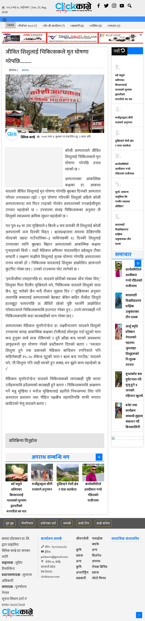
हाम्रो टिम (83, 523)
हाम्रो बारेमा (103, 523)
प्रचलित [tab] (119, 59)
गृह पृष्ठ (9, 523)
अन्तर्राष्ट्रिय (82, 572)
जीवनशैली (82, 538)
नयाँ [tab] (117, 51)
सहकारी (77, 26)
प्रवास (79, 555)
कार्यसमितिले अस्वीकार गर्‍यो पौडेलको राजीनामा (124, 169)
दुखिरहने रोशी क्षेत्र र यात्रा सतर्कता (124, 143)
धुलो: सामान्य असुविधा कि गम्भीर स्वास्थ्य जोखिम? (122, 199)
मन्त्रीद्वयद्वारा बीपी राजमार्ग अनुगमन (124, 120)
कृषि (78, 550)
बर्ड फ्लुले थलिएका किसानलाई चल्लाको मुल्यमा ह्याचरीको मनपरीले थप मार (123, 87)
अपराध (25, 70)
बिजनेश (96, 555)
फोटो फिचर (99, 578)
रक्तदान (114, 26)
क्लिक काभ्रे (28, 137)
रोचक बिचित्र (99, 567)
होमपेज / (13, 70)
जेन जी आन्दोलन (54, 26)
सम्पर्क (67, 523)
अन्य (94, 550)
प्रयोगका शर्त (48, 523)
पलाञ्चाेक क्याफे (97, 541)
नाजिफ (96, 26)
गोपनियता (27, 523)
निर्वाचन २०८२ (28, 26)
